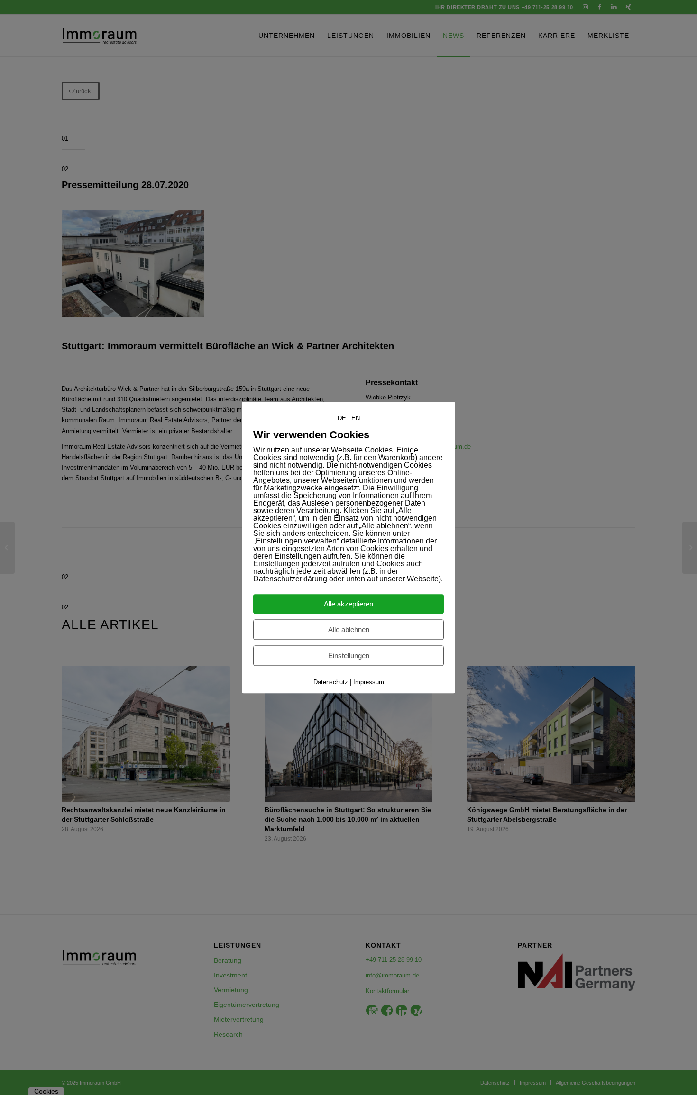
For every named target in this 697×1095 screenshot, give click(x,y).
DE (342, 418)
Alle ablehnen (348, 629)
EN (355, 418)
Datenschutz (330, 682)
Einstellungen (348, 656)
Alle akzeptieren (348, 604)
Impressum (368, 682)
